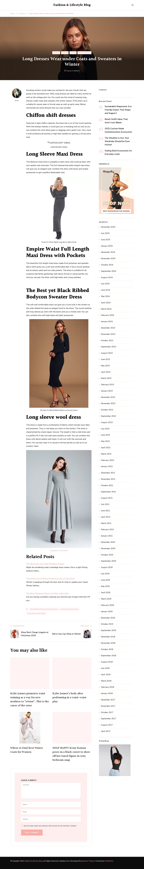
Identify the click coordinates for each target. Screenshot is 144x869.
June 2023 (105, 359)
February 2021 (107, 529)
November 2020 (108, 548)
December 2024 (108, 252)
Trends (73, 53)
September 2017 (108, 718)
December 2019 (108, 618)
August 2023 (107, 353)
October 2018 (107, 649)
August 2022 (107, 422)
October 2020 (107, 555)
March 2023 (106, 378)
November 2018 (108, 643)
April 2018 (105, 674)
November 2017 (108, 706)
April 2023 (105, 372)
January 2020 (107, 611)
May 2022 (105, 441)
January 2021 (107, 536)
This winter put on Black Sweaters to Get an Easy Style (50, 578)
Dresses (56, 53)
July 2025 (105, 233)
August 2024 (107, 277)
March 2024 (106, 309)
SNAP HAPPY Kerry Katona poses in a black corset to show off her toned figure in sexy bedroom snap (71, 754)
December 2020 (108, 542)
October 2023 (107, 340)
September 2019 (108, 630)
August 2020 (107, 567)
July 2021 (105, 504)
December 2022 (108, 397)
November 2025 (108, 227)
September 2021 (108, 491)
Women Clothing (84, 53)
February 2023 (107, 384)
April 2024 (105, 302)
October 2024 (107, 265)
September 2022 (108, 416)
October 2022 (107, 409)
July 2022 (105, 428)
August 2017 (107, 725)
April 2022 (105, 447)
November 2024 (108, 258)
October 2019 (107, 624)
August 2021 (107, 498)
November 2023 (108, 334)
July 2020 (105, 573)
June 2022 (105, 435)
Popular (65, 53)
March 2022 (106, 454)
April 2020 (105, 592)
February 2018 (107, 687)
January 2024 (107, 321)
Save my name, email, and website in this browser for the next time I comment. (50, 826)
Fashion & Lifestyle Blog (72, 5)
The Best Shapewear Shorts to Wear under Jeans (47, 593)
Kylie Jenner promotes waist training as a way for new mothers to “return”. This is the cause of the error (29, 700)
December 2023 (108, 328)
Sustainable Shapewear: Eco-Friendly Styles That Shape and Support (118, 110)
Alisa (17, 100)
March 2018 (106, 681)
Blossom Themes (88, 861)
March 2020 (106, 599)
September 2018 (108, 655)
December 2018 (108, 636)
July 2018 (105, 668)
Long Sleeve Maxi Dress (69, 609)
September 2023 (108, 346)
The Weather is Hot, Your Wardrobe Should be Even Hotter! (117, 141)
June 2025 (105, 239)
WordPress (109, 861)
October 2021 (107, 485)
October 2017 (107, 712)
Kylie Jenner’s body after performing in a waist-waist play (69, 698)
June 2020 (105, 580)
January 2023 (107, 391)
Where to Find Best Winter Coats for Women (26, 750)
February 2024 (107, 315)
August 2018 (107, 662)
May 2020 (105, 586)
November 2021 (108, 479)
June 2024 (105, 290)
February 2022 (107, 460)
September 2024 (108, 271)
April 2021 (105, 517)
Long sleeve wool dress (59, 550)
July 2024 (105, 283)
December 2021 (108, 472)
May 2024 (105, 296)
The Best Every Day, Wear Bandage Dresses (45, 563)
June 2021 (105, 510)
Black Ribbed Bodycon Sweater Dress (44, 609)
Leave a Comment (73, 71)
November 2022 (108, 403)
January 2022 (107, 466)
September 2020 (108, 561)
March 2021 (106, 523)
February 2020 (107, 605)
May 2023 (105, 365)
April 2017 (105, 731)
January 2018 (107, 693)
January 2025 (107, 246)
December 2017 (108, 699)
